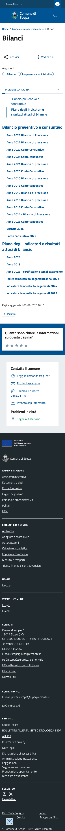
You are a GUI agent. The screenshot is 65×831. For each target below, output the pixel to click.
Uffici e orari (9, 671)
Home (5, 29)
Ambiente (8, 531)
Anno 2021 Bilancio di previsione (27, 164)
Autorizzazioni (10, 542)
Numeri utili (9, 677)
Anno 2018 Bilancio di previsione (27, 200)
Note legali (8, 748)
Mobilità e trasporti (13, 560)
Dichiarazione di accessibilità (19, 753)
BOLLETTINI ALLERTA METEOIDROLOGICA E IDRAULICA (32, 733)
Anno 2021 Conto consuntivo (25, 157)
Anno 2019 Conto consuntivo (25, 185)
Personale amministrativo (17, 500)
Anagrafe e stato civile (15, 537)
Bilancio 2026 (15, 229)
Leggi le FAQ (9, 763)
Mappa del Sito (49, 817)
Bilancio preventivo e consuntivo (32, 127)
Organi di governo (12, 494)
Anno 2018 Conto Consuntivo (25, 207)
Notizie (6, 585)
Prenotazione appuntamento (19, 771)
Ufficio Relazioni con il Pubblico (20, 665)
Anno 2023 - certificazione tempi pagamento (34, 271)
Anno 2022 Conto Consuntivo (25, 149)
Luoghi (6, 605)
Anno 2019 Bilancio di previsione (27, 193)
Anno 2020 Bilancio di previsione (27, 178)
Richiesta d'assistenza (15, 776)
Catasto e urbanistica (14, 548)
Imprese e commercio (15, 554)
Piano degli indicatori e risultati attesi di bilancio (31, 246)
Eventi (6, 611)
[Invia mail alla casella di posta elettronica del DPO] (30, 697)
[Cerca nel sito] (54, 15)
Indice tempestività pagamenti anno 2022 (32, 279)
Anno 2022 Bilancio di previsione (27, 142)
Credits (21, 817)
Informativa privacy (13, 742)
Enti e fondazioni (12, 488)
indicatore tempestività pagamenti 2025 (31, 293)
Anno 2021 (13, 257)
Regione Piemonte (13, 4)
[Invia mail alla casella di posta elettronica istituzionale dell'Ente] (26, 654)
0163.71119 (21, 644)
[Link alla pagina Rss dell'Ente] (11, 794)
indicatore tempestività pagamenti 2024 (31, 286)
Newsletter (9, 799)
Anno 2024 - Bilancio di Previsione (28, 214)
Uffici (5, 511)
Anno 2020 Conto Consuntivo (25, 171)
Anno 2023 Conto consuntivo (25, 221)
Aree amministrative (14, 477)
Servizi (42, 813)
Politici (6, 505)
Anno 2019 (13, 264)
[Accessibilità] (9, 821)
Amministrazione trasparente (28, 29)
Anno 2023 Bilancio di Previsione (27, 135)
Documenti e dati (12, 482)
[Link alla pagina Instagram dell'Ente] (4, 794)
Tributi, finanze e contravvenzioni (21, 565)
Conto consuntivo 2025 (21, 236)
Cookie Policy (10, 724)
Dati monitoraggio (12, 813)
